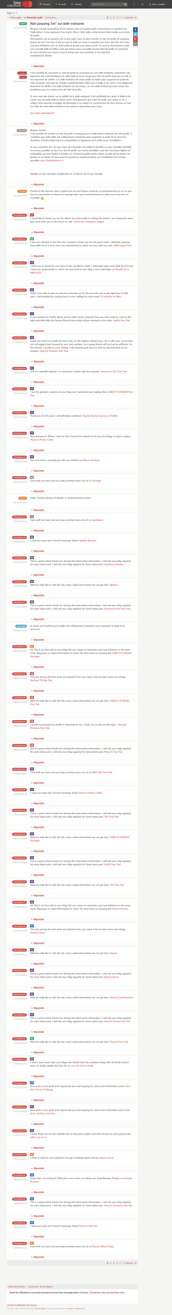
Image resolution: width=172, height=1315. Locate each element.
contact (78, 4)
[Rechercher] (125, 4)
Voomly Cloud (37, 933)
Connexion (50, 17)
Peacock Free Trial (113, 752)
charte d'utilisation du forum (22, 1305)
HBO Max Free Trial (102, 772)
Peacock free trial (88, 1226)
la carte (62, 4)
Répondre (38, 66)
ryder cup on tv (38, 1137)
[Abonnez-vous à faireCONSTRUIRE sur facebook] (134, 4)
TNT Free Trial (111, 817)
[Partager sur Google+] (135, 39)
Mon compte (158, 4)
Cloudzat (96, 481)
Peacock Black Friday (103, 1246)
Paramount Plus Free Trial (114, 371)
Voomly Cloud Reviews (121, 997)
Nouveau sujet (34, 17)
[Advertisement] (72, 1273)
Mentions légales (40, 1308)
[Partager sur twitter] (135, 34)
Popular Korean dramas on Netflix (99, 416)
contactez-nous (80, 1308)
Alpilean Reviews (87, 540)
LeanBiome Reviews (89, 460)
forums (46, 4)
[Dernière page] (135, 17)
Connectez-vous (97, 1292)
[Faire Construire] (19, 4)
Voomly (113, 953)
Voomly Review (120, 909)
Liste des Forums (16, 1286)
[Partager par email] (135, 43)
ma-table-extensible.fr (42, 113)
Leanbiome (97, 520)
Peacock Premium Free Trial (54, 351)
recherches (70, 1308)
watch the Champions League (89, 222)
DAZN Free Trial (112, 864)
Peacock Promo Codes (41, 440)
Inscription (47, 1286)
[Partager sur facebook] (135, 29)
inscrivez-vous (117, 1292)
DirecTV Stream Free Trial (117, 1021)
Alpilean (114, 585)
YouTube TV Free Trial (41, 680)
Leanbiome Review (113, 564)
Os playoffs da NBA (110, 297)
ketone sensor (106, 1158)
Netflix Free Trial (121, 320)
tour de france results (82, 1066)
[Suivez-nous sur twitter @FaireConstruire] (142, 4)
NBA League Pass (123, 245)
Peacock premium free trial (118, 1205)
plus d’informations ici (51, 160)
